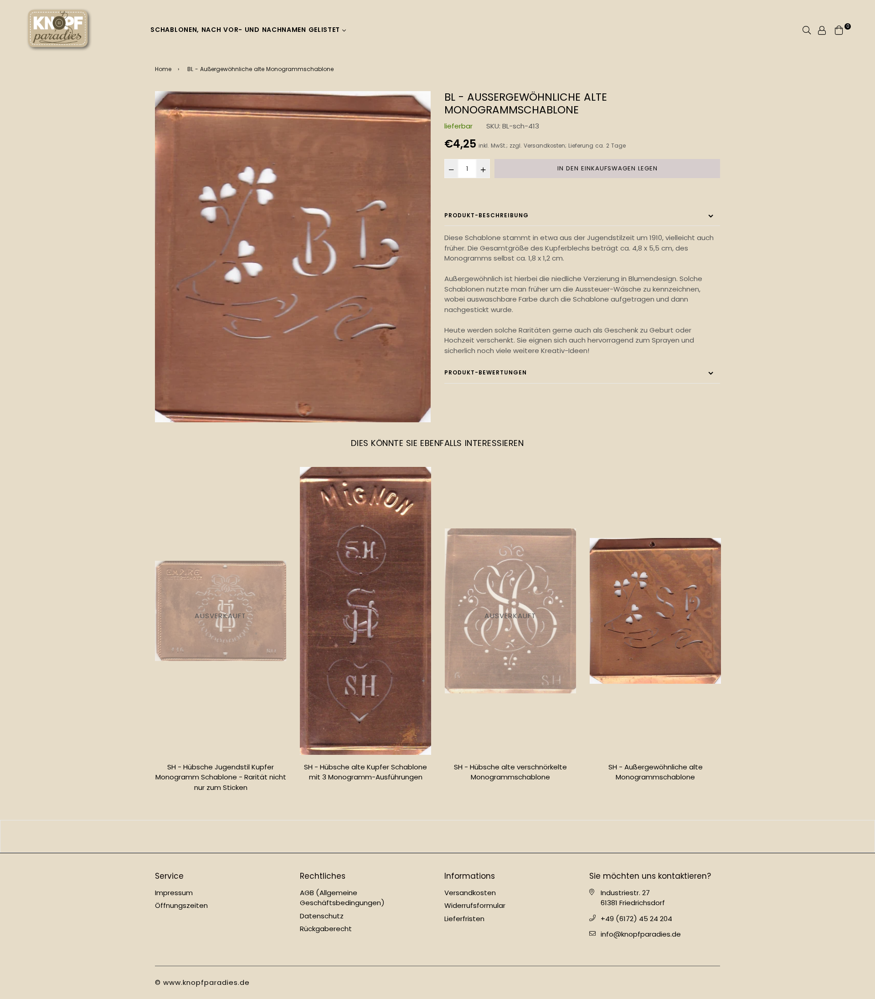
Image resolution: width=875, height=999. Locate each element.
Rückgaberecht (326, 928)
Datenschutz (322, 916)
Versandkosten (544, 145)
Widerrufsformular (474, 905)
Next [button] (727, 633)
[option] (293, 256)
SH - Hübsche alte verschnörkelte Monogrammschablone (510, 772)
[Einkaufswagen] (839, 29)
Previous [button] (148, 633)
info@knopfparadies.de (641, 934)
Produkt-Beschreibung (486, 215)
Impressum (174, 892)
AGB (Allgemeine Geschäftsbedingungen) (342, 898)
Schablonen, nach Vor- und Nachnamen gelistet (246, 29)
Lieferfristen (464, 918)
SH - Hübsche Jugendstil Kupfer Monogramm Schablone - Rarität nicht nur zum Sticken (220, 777)
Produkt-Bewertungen (485, 372)
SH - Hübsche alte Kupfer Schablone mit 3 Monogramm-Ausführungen (365, 772)
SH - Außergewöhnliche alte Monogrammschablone (655, 772)
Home (163, 69)
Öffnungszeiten (181, 905)
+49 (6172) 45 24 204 (636, 918)
